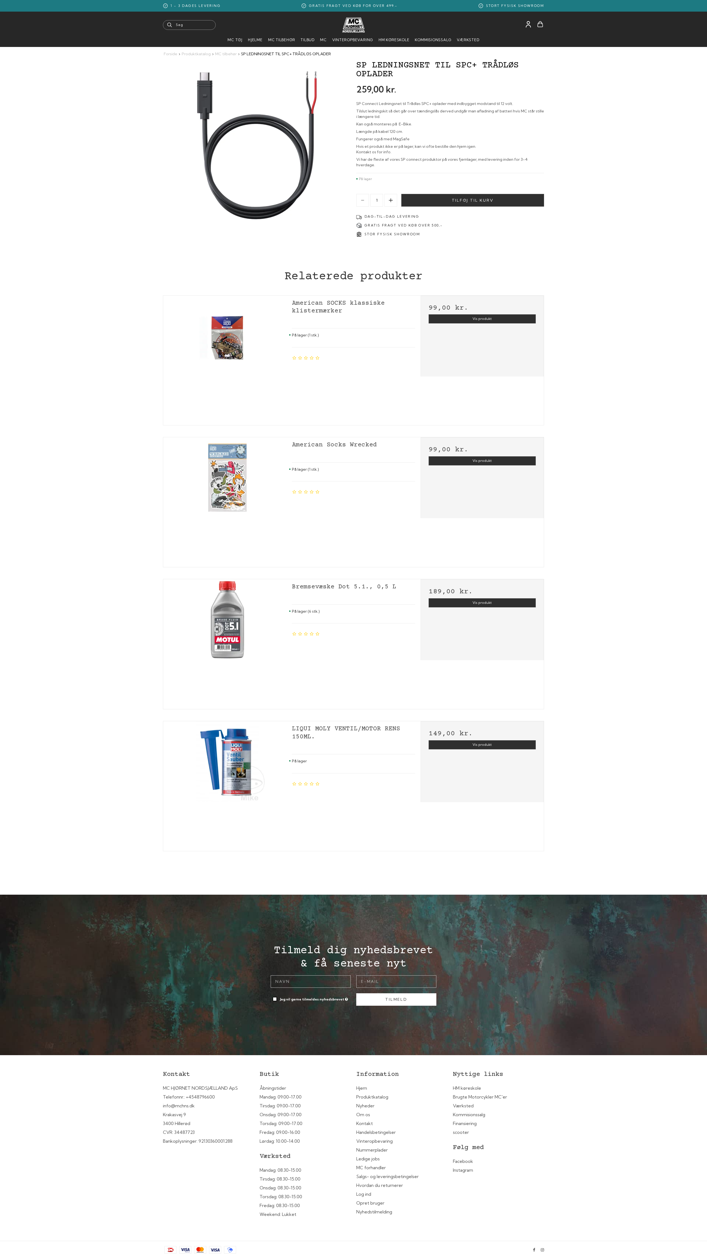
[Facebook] (534, 1250)
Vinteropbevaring (352, 40)
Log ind (363, 1194)
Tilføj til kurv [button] (473, 200)
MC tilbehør (281, 40)
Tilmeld (396, 999)
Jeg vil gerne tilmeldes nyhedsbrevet (314, 998)
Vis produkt (482, 319)
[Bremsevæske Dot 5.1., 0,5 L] (227, 642)
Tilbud (307, 40)
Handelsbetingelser (376, 1132)
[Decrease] (362, 200)
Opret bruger (370, 1203)
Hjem (361, 1088)
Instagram (463, 1170)
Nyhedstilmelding (374, 1212)
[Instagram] (542, 1250)
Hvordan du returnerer (379, 1185)
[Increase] (390, 200)
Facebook (463, 1161)
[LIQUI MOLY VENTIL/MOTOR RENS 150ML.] (227, 784)
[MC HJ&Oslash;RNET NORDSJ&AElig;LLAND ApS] (353, 25)
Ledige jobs (368, 1158)
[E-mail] (396, 981)
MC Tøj (235, 40)
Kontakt (364, 1123)
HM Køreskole (394, 40)
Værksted (468, 40)
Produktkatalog (372, 1097)
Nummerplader (372, 1150)
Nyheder (365, 1105)
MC (323, 40)
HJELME (255, 40)
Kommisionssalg (433, 40)
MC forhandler (371, 1167)
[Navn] (311, 981)
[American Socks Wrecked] (227, 500)
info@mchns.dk (179, 1105)
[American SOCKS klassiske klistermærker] (227, 359)
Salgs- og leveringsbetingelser (387, 1176)
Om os (363, 1114)
